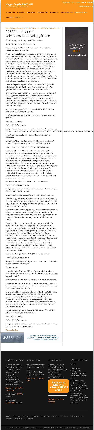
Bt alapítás (21, 12)
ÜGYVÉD (19, 394)
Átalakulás (54, 12)
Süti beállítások (28, 419)
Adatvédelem (18, 419)
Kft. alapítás (26, 416)
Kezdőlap (8, 416)
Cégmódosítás (43, 12)
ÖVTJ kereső (64, 416)
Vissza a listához (12, 330)
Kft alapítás (10, 12)
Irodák (18, 17)
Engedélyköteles (81, 12)
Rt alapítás (31, 12)
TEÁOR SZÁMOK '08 (66, 12)
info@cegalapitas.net (86, 6)
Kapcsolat (9, 17)
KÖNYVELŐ (10, 403)
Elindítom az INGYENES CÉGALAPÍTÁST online (59, 386)
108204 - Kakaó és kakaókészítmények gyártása (42, 28)
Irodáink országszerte (77, 416)
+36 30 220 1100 (87, 2)
